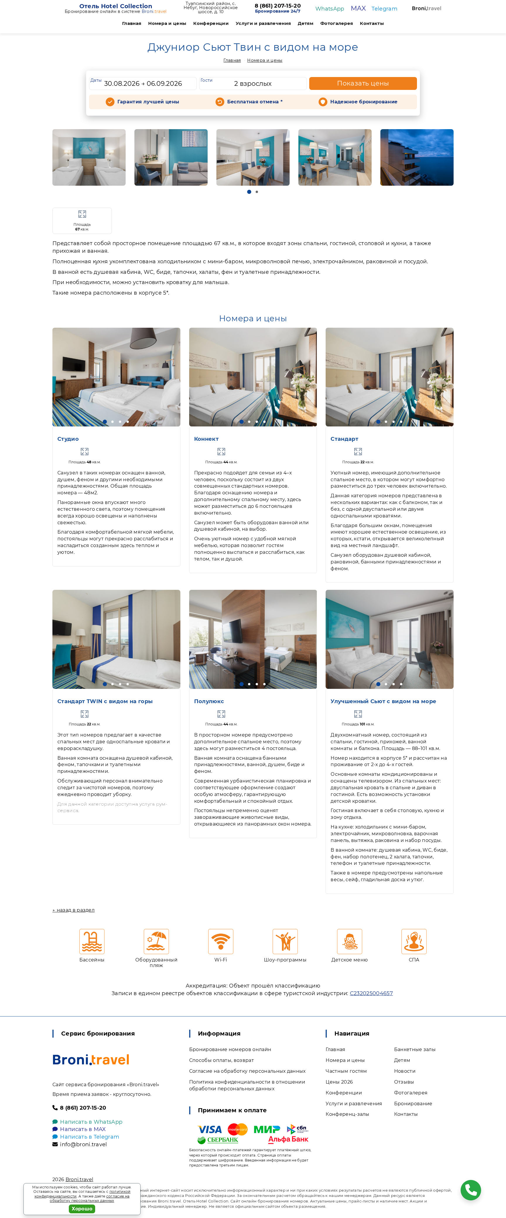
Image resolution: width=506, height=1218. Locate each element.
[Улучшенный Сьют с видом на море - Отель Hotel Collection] (390, 639)
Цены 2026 (339, 1082)
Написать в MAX (83, 1129)
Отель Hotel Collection (115, 6)
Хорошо (82, 1209)
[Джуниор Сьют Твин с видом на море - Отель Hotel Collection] (89, 157)
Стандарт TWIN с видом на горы (105, 701)
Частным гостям (346, 1071)
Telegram (384, 9)
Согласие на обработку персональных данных (247, 1071)
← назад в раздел (73, 910)
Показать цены (363, 83)
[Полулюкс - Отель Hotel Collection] (253, 639)
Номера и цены (167, 23)
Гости (207, 80)
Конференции (211, 23)
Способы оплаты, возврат (221, 1060)
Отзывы (404, 1082)
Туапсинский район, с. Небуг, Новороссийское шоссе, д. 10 (211, 7)
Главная (131, 23)
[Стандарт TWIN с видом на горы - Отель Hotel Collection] (116, 639)
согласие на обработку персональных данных (89, 1198)
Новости (405, 1071)
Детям (305, 23)
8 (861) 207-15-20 (278, 6)
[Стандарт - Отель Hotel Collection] (390, 377)
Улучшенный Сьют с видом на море (383, 701)
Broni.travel (79, 1179)
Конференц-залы (347, 1114)
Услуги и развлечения (263, 23)
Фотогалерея (336, 23)
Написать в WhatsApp (91, 1122)
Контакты (372, 23)
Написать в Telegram (89, 1137)
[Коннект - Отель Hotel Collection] (253, 377)
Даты (96, 80)
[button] (249, 192)
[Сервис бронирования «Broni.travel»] (426, 8)
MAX (358, 8)
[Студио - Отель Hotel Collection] (116, 377)
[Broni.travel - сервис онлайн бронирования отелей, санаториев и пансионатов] (90, 1059)
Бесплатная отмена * (255, 102)
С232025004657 (371, 993)
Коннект (206, 439)
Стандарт (344, 439)
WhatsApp (329, 9)
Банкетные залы (415, 1049)
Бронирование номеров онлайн (230, 1049)
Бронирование (413, 1103)
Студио (68, 439)
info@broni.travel (83, 1144)
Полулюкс (209, 701)
